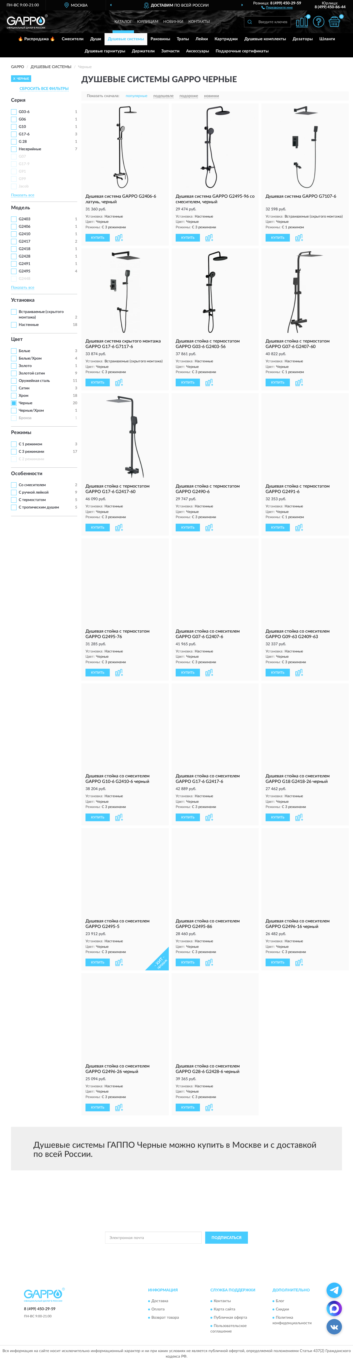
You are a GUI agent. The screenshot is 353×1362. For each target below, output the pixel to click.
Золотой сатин (32, 373)
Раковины (160, 39)
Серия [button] (18, 100)
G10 (22, 127)
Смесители (73, 39)
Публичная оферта (230, 1318)
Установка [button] (22, 300)
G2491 (24, 264)
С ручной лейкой (34, 492)
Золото (25, 366)
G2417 (24, 241)
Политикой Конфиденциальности (177, 1250)
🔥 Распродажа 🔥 (36, 39)
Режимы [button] (21, 432)
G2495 (24, 271)
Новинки (173, 22)
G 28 (23, 142)
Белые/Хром (30, 358)
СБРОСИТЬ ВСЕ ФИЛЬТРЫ (44, 89)
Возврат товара (165, 1318)
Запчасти (170, 51)
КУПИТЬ (97, 237)
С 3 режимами (31, 452)
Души (95, 39)
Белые (24, 351)
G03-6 (24, 112)
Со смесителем (32, 485)
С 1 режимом (30, 444)
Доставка (159, 1301)
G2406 (24, 227)
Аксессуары (197, 51)
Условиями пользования (225, 1250)
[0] (334, 21)
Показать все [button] (22, 195)
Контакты (199, 22)
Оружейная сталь (34, 381)
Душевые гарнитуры (105, 51)
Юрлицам (147, 22)
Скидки (282, 1309)
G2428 (24, 256)
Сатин (24, 388)
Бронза (25, 418)
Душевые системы (126, 39)
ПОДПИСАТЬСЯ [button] (227, 1238)
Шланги (327, 39)
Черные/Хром (31, 411)
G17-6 (24, 134)
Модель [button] (20, 207)
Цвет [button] (17, 339)
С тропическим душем (39, 507)
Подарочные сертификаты (242, 51)
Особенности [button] (26, 473)
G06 (22, 119)
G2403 (24, 219)
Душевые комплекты (265, 39)
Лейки (202, 39)
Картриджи (226, 39)
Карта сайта (224, 1309)
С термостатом (32, 500)
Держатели (143, 51)
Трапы (183, 39)
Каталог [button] (123, 22)
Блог (280, 1301)
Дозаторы (303, 39)
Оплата (158, 1309)
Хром (23, 396)
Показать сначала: (103, 96)
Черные (25, 403)
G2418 (24, 249)
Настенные (29, 325)
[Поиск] (249, 21)
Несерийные (30, 149)
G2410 (24, 234)
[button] (277, 7)
